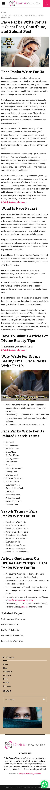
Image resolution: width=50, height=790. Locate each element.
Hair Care (7, 686)
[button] (44, 784)
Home (5, 664)
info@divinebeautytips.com (13, 202)
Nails (5, 679)
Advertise (7, 675)
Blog (5, 668)
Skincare (24, 607)
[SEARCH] (44, 699)
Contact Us (7, 672)
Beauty (6, 682)
